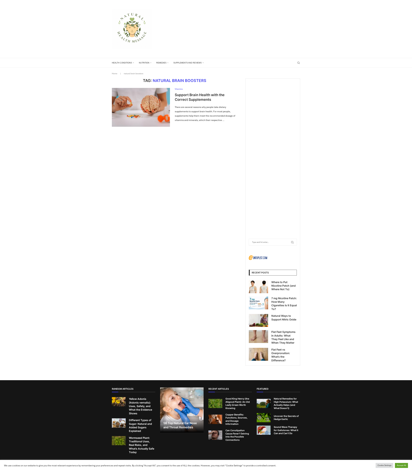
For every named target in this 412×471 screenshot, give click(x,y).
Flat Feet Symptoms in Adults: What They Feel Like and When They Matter (283, 337)
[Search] (298, 62)
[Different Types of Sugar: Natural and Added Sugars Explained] (119, 423)
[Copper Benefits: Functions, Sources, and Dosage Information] (215, 419)
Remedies (161, 63)
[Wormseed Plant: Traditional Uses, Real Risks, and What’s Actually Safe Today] (119, 440)
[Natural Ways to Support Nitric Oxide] (258, 320)
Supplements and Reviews (187, 63)
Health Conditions (122, 63)
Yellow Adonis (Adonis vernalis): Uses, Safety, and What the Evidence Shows (140, 406)
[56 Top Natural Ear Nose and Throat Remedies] (182, 410)
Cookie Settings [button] (384, 465)
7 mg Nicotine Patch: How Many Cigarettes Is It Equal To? (284, 304)
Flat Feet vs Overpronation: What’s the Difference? (280, 355)
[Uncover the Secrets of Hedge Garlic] (264, 417)
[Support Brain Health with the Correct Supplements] (141, 107)
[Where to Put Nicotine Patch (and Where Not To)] (258, 286)
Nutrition (144, 63)
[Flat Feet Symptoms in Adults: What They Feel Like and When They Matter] (258, 336)
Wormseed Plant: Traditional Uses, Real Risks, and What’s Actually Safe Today (141, 445)
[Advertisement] (238, 29)
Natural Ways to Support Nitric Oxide (283, 317)
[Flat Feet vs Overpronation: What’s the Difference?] (258, 354)
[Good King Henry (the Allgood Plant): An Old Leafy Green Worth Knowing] (215, 403)
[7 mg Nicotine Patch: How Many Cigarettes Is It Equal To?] (258, 302)
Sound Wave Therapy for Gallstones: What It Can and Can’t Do (286, 430)
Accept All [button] (401, 465)
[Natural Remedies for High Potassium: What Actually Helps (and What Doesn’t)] (264, 403)
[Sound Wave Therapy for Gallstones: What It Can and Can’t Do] (264, 430)
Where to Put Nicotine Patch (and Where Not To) (283, 286)
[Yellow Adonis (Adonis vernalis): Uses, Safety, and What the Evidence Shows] (119, 401)
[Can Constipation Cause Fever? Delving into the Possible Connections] (215, 435)
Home (114, 73)
